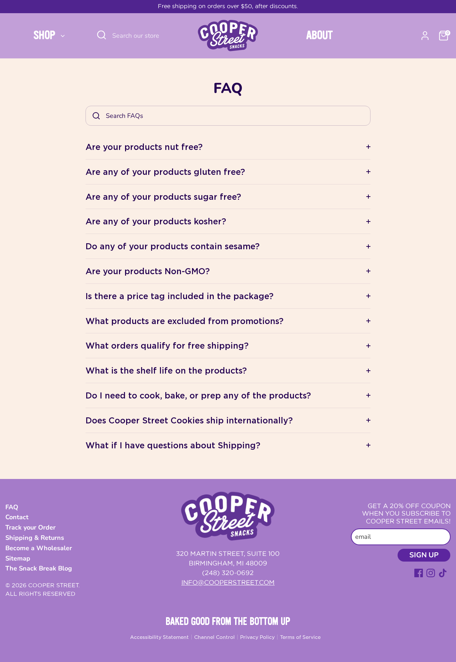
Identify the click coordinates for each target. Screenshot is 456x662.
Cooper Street (53, 585)
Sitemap (17, 558)
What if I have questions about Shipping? (173, 445)
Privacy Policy (257, 637)
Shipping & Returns (34, 537)
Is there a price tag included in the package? (180, 296)
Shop (45, 36)
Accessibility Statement (159, 637)
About (319, 36)
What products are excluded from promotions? (185, 320)
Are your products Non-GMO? (148, 271)
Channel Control (214, 637)
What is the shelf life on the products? (166, 370)
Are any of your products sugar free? (163, 196)
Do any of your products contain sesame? (173, 246)
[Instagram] (430, 573)
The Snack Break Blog (38, 568)
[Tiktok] (443, 573)
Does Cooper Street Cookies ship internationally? (189, 420)
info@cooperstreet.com (228, 582)
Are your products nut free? (144, 146)
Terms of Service (300, 637)
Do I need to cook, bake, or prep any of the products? (198, 395)
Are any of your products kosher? (156, 221)
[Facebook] (418, 573)
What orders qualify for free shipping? (167, 345)
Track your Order (30, 527)
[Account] (425, 35)
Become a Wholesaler (38, 548)
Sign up (424, 555)
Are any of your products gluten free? (165, 171)
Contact (16, 517)
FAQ (11, 507)
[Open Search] (101, 35)
